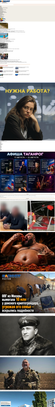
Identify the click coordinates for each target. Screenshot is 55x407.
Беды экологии (1, 22)
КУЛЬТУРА (1, 10)
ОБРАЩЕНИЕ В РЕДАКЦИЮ (3, 12)
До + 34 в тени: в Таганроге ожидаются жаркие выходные (24, 199)
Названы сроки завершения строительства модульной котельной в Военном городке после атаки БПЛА (44, 315)
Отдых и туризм (2, 32)
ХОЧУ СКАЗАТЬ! (2, 17)
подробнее (5, 141)
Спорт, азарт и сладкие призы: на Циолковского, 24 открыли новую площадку (8, 315)
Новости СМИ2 (1, 77)
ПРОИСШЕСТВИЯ (2, 14)
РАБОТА (4, 18)
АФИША (1, 7)
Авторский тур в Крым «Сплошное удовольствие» (5, 41)
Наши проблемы (2, 52)
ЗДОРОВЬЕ (1, 8)
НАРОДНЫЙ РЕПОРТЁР (3, 11)
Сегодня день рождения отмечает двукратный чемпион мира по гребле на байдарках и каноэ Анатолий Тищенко (25, 195)
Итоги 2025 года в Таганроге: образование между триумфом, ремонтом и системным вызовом (10, 61)
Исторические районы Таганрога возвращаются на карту (6, 51)
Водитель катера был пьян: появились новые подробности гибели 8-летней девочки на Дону (9, 231)
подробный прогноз (2, 141)
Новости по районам (2, 42)
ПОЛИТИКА (1, 13)
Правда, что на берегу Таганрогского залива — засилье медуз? (7, 31)
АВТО (0, 6)
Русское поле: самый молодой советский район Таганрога (6, 50)
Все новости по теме (2, 60)
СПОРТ (1, 15)
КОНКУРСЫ (1, 9)
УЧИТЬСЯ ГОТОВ (4, 19)
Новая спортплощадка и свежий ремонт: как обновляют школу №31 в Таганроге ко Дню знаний (24, 315)
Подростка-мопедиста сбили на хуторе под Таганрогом (36, 199)
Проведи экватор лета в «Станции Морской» (5, 40)
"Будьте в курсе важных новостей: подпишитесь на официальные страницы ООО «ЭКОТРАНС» (9, 199)
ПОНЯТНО (5, 405)
